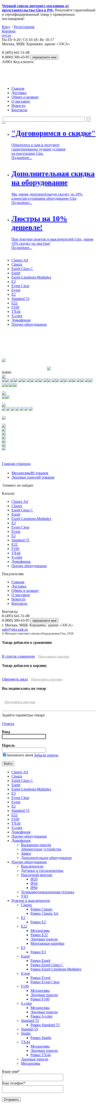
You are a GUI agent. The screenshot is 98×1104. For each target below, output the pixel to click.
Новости (18, 106)
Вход (6, 27)
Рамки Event (40, 978)
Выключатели (32, 866)
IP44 (34, 883)
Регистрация (24, 27)
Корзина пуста (8, 33)
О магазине (20, 101)
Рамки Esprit (40, 961)
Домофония (20, 320)
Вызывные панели (36, 845)
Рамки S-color (41, 1016)
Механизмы (29, 473)
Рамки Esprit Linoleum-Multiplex (56, 969)
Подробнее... (21, 158)
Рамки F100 (39, 999)
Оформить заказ (15, 679)
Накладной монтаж (36, 875)
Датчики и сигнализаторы (42, 871)
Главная (17, 88)
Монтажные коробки (47, 943)
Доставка (18, 93)
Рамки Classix (41, 909)
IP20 (34, 879)
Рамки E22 (39, 935)
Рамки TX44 (40, 1055)
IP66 (34, 888)
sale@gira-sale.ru (15, 629)
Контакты (19, 110)
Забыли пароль (46, 755)
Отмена (8, 724)
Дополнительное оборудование (46, 858)
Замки (26, 853)
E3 (13, 282)
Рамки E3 (38, 952)
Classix (16, 264)
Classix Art (19, 260)
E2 (13, 294)
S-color (16, 316)
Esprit (15, 273)
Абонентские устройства (41, 849)
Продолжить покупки (53, 656)
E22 (14, 303)
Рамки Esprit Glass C (46, 965)
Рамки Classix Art (44, 913)
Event (15, 290)
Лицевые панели (32, 477)
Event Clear (20, 286)
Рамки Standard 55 (45, 1025)
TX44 (15, 312)
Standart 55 (29, 1029)
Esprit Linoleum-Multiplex (31, 277)
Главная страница (16, 464)
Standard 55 (20, 299)
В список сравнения (18, 656)
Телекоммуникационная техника (47, 892)
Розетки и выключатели (30, 901)
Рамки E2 (38, 922)
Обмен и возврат (25, 97)
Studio (26, 1033)
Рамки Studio (40, 1038)
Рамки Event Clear (44, 982)
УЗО (24, 896)
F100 (15, 307)
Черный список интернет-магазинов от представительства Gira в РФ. (35, 8)
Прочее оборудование (29, 324)
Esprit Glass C (22, 269)
